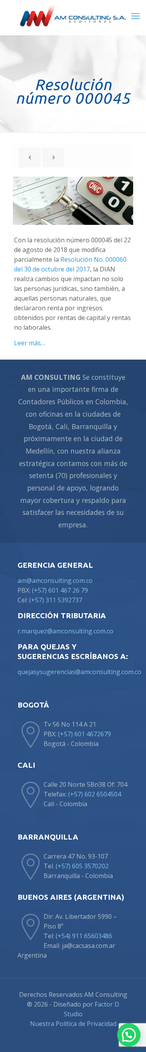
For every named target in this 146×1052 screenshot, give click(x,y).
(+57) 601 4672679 (84, 734)
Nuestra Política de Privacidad (73, 1023)
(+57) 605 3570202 (82, 866)
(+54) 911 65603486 (84, 936)
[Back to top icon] (130, 1036)
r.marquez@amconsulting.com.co (65, 631)
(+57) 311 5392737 (56, 600)
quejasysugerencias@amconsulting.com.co (79, 672)
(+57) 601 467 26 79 (60, 590)
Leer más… (29, 343)
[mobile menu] (135, 15)
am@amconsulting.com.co (55, 580)
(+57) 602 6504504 (94, 794)
